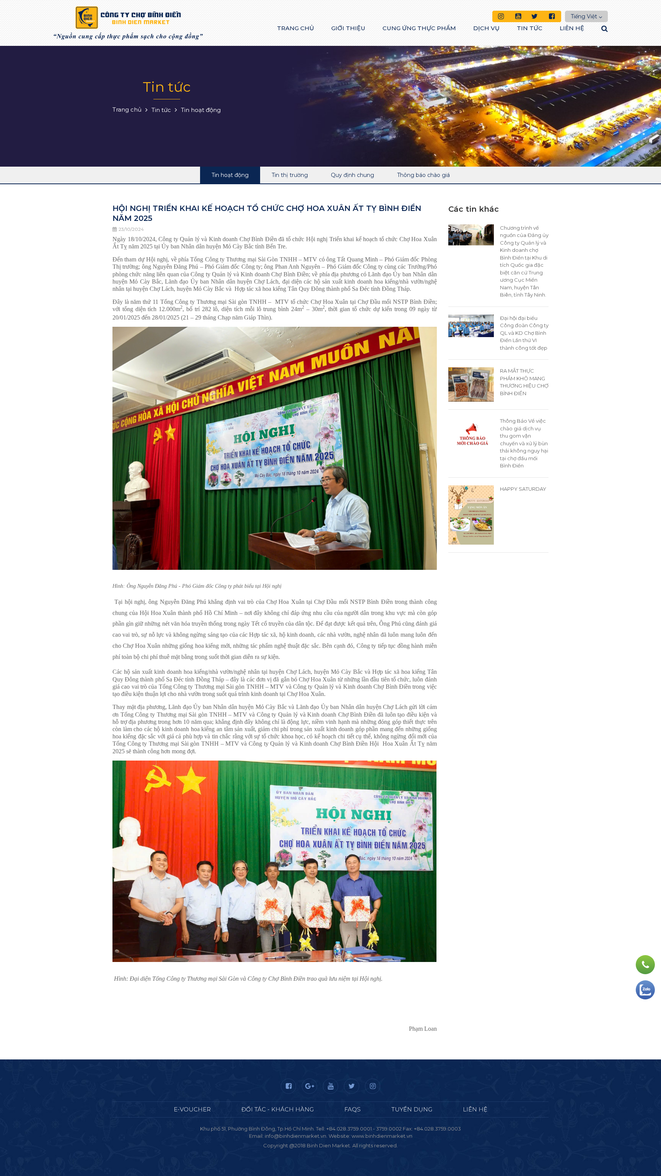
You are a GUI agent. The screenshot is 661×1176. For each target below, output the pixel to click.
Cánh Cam (351, 1153)
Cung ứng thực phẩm (419, 28)
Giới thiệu (348, 28)
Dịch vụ (486, 28)
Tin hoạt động (230, 175)
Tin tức (529, 28)
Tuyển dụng (411, 1109)
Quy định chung (352, 175)
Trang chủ (295, 28)
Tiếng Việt (584, 16)
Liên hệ (572, 28)
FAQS (352, 1109)
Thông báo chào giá (423, 175)
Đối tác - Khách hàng (277, 1109)
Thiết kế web (312, 1153)
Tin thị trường (290, 175)
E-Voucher (192, 1109)
